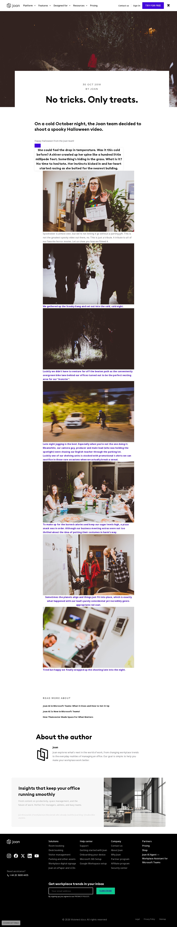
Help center (86, 841)
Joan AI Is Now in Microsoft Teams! (61, 711)
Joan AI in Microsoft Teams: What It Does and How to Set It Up (76, 705)
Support (84, 845)
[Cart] (168, 5)
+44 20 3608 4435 (18, 875)
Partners (147, 841)
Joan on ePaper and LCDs (62, 867)
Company (116, 841)
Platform (28, 5)
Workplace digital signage (62, 863)
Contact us (123, 5)
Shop (145, 850)
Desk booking (56, 850)
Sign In (136, 5)
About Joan (117, 850)
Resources (78, 5)
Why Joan (116, 854)
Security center (119, 867)
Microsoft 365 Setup (90, 859)
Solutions (53, 841)
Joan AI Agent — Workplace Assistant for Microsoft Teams (155, 858)
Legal (137, 919)
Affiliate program (120, 863)
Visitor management (60, 854)
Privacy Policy (149, 919)
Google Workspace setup (93, 863)
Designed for (61, 5)
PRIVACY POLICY (82, 896)
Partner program (120, 859)
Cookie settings (11, 923)
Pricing (93, 5)
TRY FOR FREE (153, 5)
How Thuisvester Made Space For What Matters (68, 717)
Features (43, 5)
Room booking (56, 845)
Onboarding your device (93, 854)
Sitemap (162, 919)
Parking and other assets (62, 859)
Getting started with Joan (93, 850)
